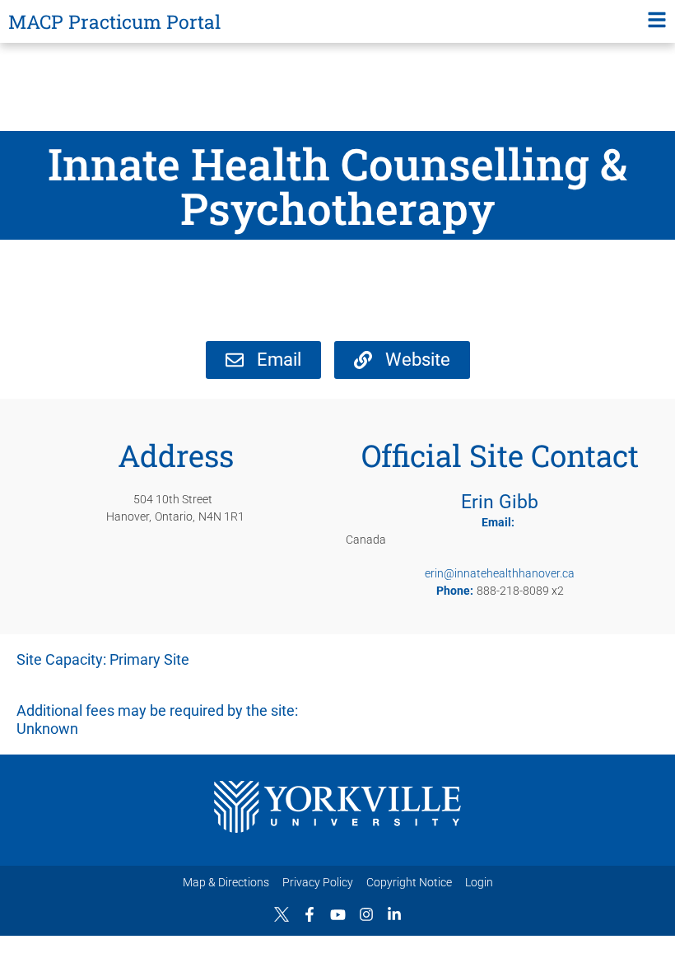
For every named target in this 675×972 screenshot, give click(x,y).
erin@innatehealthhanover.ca (500, 573)
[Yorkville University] (337, 807)
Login (479, 882)
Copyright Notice (409, 882)
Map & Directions (226, 882)
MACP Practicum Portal (114, 21)
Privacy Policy (317, 882)
